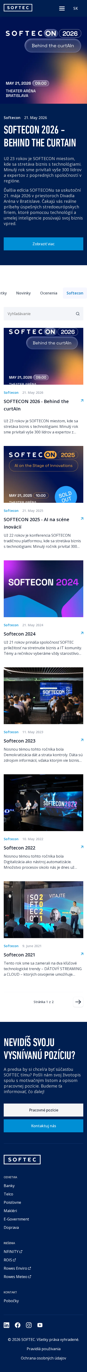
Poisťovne (12, 1202)
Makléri (10, 1210)
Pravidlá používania (44, 1348)
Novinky (23, 293)
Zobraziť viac (43, 243)
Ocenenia (48, 293)
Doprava (11, 1227)
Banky (9, 1185)
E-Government (16, 1219)
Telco (8, 1194)
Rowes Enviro (15, 1268)
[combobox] (75, 8)
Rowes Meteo (15, 1276)
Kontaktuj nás (43, 1125)
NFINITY (11, 1251)
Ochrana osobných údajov (43, 1358)
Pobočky (11, 1300)
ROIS (8, 1259)
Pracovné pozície (43, 1110)
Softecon (75, 293)
